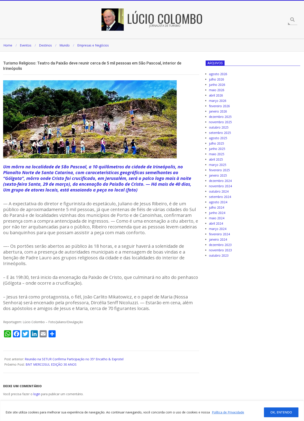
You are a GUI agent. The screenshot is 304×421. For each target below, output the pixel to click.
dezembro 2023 (220, 245)
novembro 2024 (220, 186)
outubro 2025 (219, 127)
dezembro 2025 (220, 117)
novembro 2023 (220, 250)
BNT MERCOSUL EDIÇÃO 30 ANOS (51, 364)
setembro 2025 (220, 133)
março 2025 (217, 165)
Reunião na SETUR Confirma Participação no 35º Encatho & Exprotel (74, 359)
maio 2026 (216, 90)
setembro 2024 (220, 197)
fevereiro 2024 (219, 234)
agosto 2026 (218, 74)
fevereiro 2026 (219, 106)
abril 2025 (216, 159)
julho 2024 (216, 207)
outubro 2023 (219, 255)
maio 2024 (216, 218)
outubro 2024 (219, 191)
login (36, 394)
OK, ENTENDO (281, 412)
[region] (152, 411)
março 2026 (217, 101)
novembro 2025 (220, 122)
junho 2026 (217, 85)
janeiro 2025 (218, 175)
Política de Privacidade (228, 412)
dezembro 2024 (220, 181)
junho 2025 (217, 149)
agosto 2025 (218, 138)
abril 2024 (216, 223)
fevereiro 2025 (219, 170)
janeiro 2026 (218, 111)
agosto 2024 (218, 202)
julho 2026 (216, 79)
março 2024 (217, 229)
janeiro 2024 (218, 239)
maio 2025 (216, 154)
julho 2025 (216, 143)
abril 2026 (216, 95)
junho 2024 (217, 213)
